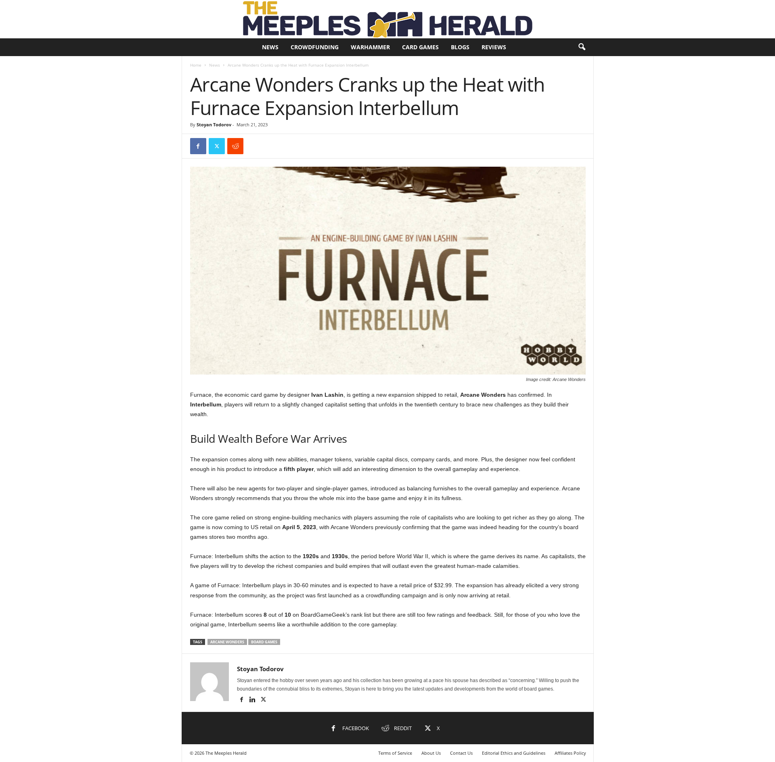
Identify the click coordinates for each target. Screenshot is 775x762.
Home (195, 65)
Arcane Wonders (227, 642)
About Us (431, 753)
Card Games (420, 47)
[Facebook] (198, 146)
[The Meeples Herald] (387, 19)
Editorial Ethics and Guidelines (513, 753)
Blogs (460, 47)
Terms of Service (395, 753)
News (270, 47)
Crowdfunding (315, 47)
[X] (217, 146)
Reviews (494, 47)
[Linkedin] (253, 700)
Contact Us (461, 753)
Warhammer (370, 47)
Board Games (264, 642)
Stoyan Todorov (214, 124)
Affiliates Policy (570, 753)
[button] (582, 47)
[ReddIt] (235, 146)
